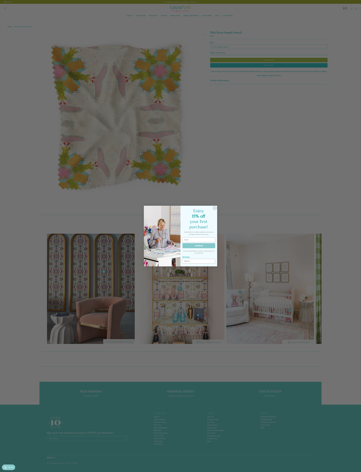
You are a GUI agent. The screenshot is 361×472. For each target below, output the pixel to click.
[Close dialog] (214, 208)
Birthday (186, 257)
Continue (199, 245)
